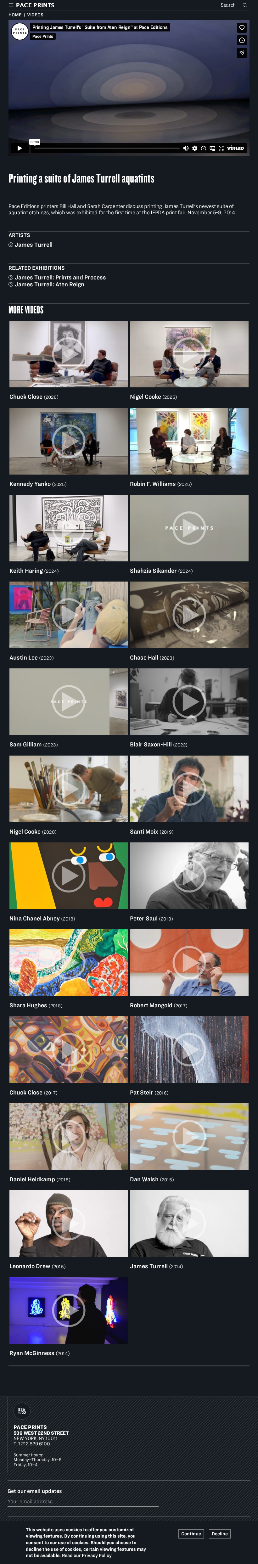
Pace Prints (30, 1427)
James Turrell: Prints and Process (60, 277)
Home (15, 14)
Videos (35, 14)
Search (246, 5)
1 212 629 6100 (34, 1443)
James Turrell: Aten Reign (49, 284)
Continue (191, 1533)
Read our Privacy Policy (87, 1555)
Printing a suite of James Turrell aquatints (81, 178)
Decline (220, 1533)
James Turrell (34, 244)
